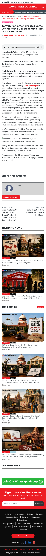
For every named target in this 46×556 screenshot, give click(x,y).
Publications (15, 301)
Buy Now (31, 301)
